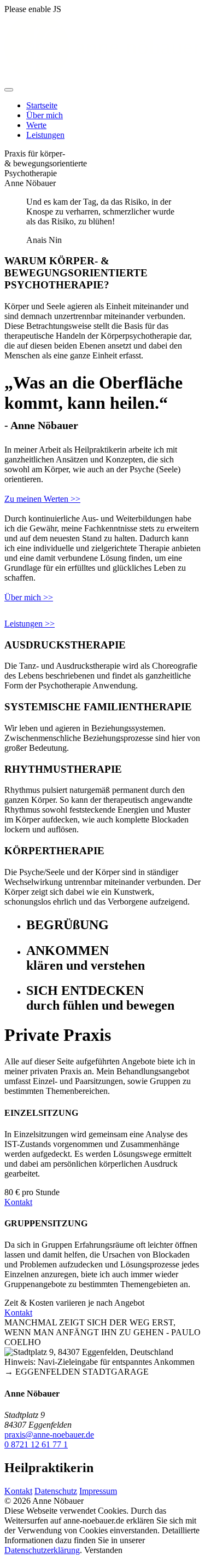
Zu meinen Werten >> (42, 498)
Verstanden (103, 1550)
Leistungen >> (29, 623)
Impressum (98, 1491)
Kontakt (18, 1202)
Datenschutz (55, 1491)
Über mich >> (28, 597)
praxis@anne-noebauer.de (49, 1434)
